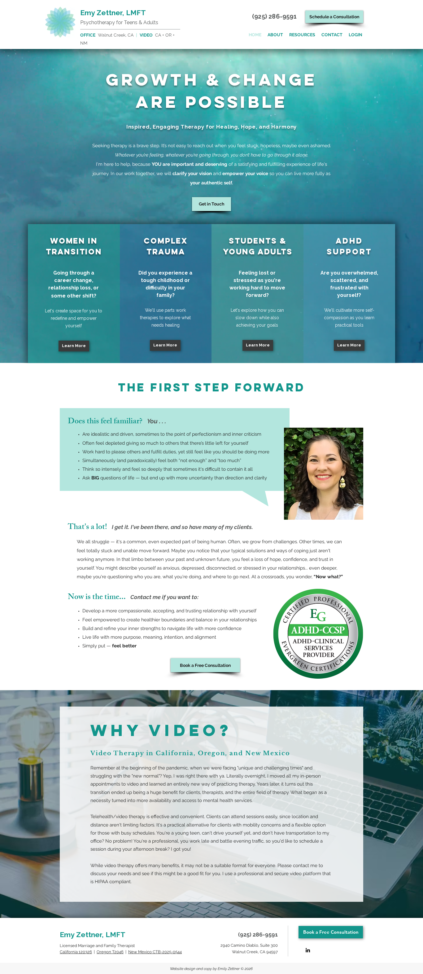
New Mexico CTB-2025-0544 (155, 952)
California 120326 (76, 952)
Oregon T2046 (110, 952)
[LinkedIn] (308, 950)
